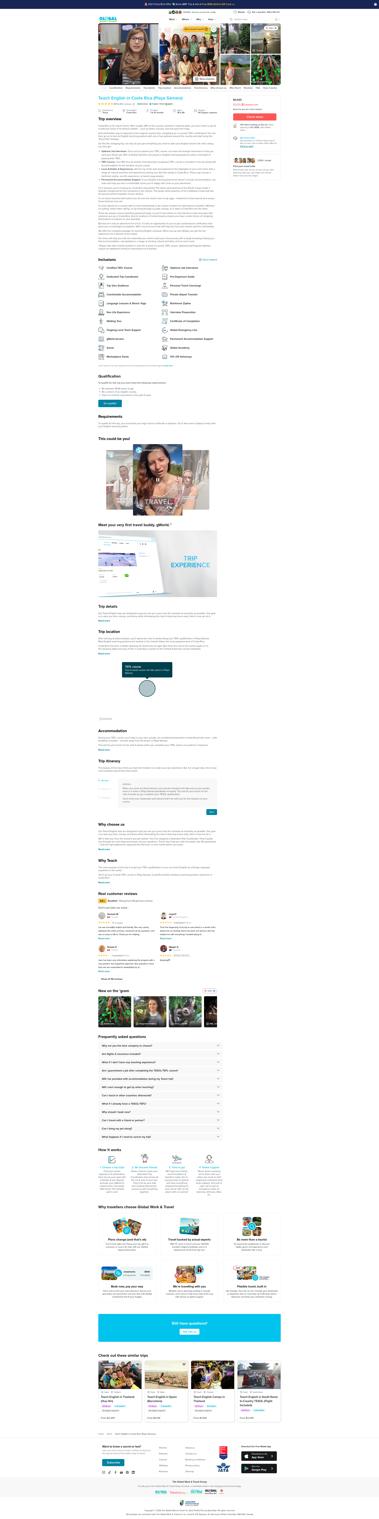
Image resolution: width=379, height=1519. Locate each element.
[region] (128, 54)
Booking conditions (195, 1459)
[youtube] (123, 1472)
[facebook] (117, 1472)
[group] (157, 480)
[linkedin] (135, 1472)
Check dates (255, 117)
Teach (109, 1434)
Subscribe (113, 1462)
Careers (163, 1459)
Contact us (190, 1453)
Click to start (246, 146)
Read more (104, 620)
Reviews (163, 1471)
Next (211, 812)
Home (101, 1434)
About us (190, 1447)
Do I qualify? (110, 403)
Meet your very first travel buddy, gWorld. (134, 525)
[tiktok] (111, 1472)
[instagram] (105, 1472)
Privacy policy (192, 1465)
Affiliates (163, 1465)
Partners (163, 1453)
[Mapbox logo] (105, 719)
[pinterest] (129, 1472)
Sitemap (189, 1471)
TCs (233, 4)
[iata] (223, 1467)
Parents (163, 1447)
